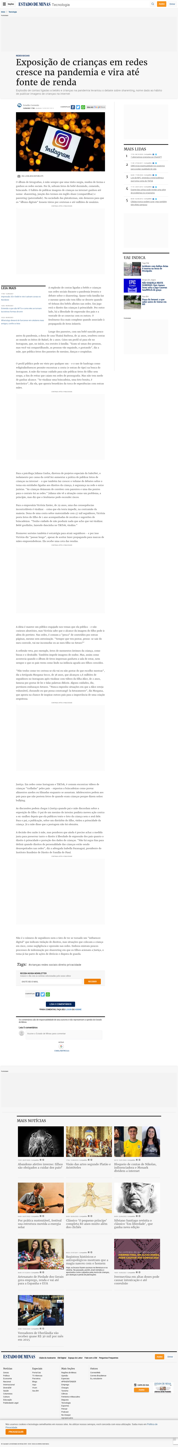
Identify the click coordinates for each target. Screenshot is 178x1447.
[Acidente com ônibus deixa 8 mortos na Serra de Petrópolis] (132, 269)
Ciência (64, 1394)
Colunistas (7, 1394)
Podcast (65, 1412)
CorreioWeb (95, 1372)
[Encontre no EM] (152, 4)
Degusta (65, 1400)
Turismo (64, 1391)
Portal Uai (36, 1372)
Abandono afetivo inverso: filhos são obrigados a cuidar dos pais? (40, 1165)
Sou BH (35, 1391)
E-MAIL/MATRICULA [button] (62, 1051)
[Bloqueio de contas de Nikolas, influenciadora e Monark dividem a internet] (137, 1141)
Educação (7, 1400)
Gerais (6, 1372)
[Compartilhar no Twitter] (78, 107)
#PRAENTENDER (68, 1381)
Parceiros (36, 1378)
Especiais (65, 1378)
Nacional (7, 1381)
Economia (7, 1378)
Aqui (34, 1385)
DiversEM (7, 1388)
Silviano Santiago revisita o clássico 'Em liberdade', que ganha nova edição (133, 1224)
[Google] (61, 1046)
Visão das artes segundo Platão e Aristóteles (88, 1165)
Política (6, 1376)
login (69, 1009)
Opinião (64, 1376)
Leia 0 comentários (60, 1004)
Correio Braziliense (98, 1376)
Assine (162, 3)
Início (3, 12)
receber (92, 981)
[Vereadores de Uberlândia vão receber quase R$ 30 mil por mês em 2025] (41, 1310)
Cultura (6, 1397)
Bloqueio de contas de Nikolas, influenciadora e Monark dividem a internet (135, 1167)
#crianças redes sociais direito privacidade (55, 965)
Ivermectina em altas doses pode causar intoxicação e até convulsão (136, 1280)
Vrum (34, 1388)
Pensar (64, 1409)
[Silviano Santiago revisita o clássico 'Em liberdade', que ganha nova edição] (137, 1198)
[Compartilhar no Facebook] (73, 107)
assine (78, 1009)
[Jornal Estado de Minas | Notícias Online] (34, 4)
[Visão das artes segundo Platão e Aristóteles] (89, 1141)
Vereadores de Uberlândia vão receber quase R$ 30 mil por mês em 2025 (40, 1336)
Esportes (65, 1406)
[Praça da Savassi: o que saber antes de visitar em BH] (132, 302)
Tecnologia (61, 4)
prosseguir (16, 1431)
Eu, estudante (96, 1378)
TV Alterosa (37, 1376)
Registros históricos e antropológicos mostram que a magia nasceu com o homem (87, 1260)
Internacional (9, 1385)
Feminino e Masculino (70, 1397)
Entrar (172, 4)
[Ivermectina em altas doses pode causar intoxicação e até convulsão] (137, 1254)
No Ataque (66, 1415)
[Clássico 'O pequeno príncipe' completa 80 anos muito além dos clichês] (89, 1198)
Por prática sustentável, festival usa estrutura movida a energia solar (40, 1224)
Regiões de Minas (68, 1372)
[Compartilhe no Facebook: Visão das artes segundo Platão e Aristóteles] (88, 1160)
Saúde (6, 1391)
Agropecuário (67, 1418)
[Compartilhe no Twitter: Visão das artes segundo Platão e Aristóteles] (91, 1160)
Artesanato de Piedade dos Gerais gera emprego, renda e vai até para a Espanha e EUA (41, 1280)
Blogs (34, 1381)
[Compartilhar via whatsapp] (83, 107)
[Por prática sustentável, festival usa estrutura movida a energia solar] (41, 1198)
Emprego (65, 1385)
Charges (65, 1388)
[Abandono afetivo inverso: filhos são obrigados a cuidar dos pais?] (41, 1141)
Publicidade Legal (10, 1403)
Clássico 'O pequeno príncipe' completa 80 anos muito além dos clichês (86, 1224)
